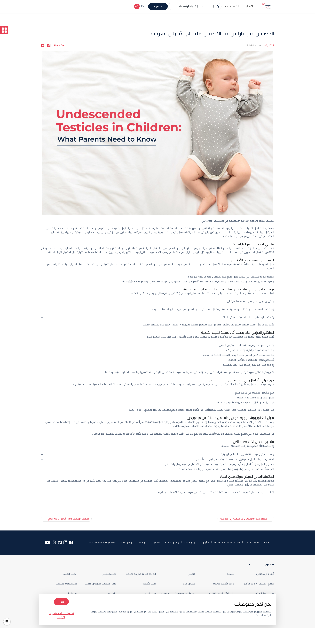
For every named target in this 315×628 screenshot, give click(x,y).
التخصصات (233, 6)
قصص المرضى (252, 542)
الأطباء (249, 6)
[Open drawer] (4, 30)
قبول (61, 601)
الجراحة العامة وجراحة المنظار (141, 573)
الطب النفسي (69, 573)
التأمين (205, 542)
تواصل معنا (127, 542)
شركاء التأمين (190, 542)
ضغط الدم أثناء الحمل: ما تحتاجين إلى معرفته (243, 518)
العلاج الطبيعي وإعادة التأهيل (258, 583)
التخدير (191, 573)
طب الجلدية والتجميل (66, 583)
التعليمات (155, 542)
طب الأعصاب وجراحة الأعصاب (100, 583)
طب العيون (149, 593)
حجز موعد (158, 6)
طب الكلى (71, 593)
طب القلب (110, 593)
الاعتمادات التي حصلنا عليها (226, 542)
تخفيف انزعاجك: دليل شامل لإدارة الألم (68, 518)
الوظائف (141, 542)
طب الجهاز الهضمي (263, 593)
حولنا (266, 542)
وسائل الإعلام (172, 542)
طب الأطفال (149, 583)
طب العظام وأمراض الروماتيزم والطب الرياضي (177, 593)
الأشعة (230, 573)
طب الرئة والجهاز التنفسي (220, 593)
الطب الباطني (109, 573)
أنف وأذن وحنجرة (265, 573)
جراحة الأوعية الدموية (223, 583)
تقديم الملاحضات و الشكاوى (102, 542)
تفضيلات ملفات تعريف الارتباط (61, 615)
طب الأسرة (188, 583)
